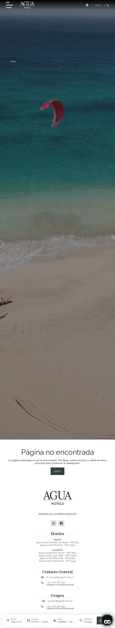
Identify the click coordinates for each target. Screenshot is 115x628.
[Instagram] (53, 523)
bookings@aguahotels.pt (60, 577)
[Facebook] (61, 523)
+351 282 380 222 (56, 582)
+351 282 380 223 (56, 606)
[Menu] (10, 5)
